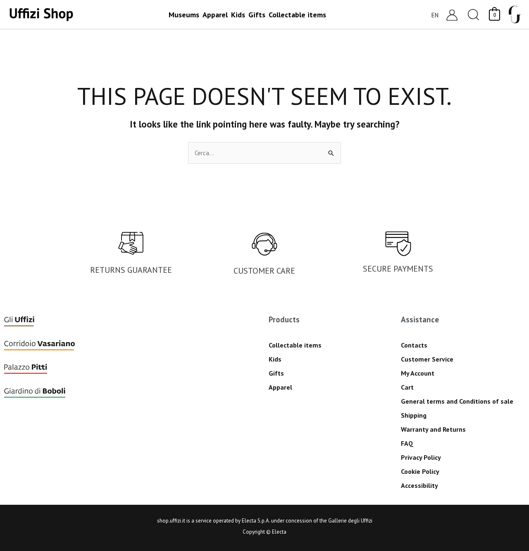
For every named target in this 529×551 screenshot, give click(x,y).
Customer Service (427, 359)
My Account (417, 373)
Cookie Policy (420, 471)
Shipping (414, 415)
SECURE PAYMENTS (398, 268)
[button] (474, 14)
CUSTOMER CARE (264, 270)
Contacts (414, 345)
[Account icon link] (452, 14)
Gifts (276, 373)
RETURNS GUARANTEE (131, 270)
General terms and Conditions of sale (457, 401)
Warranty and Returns (433, 429)
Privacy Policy (421, 457)
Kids (275, 359)
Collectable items (295, 345)
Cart (407, 387)
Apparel (280, 387)
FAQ (407, 443)
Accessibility (419, 485)
